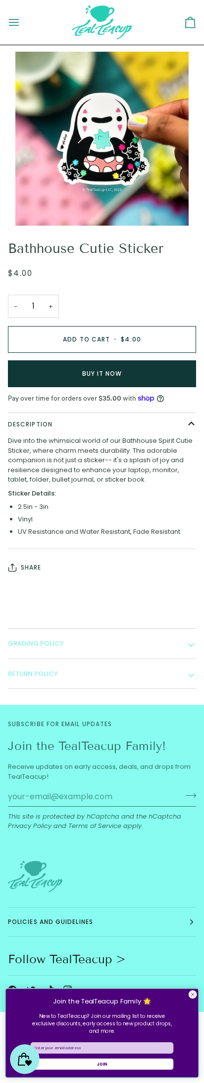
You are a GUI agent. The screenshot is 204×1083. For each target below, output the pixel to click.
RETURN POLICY (33, 673)
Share (31, 567)
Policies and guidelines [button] (50, 921)
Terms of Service (94, 826)
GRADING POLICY (36, 643)
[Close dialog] (192, 994)
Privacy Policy (29, 826)
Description (30, 424)
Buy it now (102, 373)
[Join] (188, 795)
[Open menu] (23, 22)
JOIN (102, 1064)
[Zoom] (34, 207)
